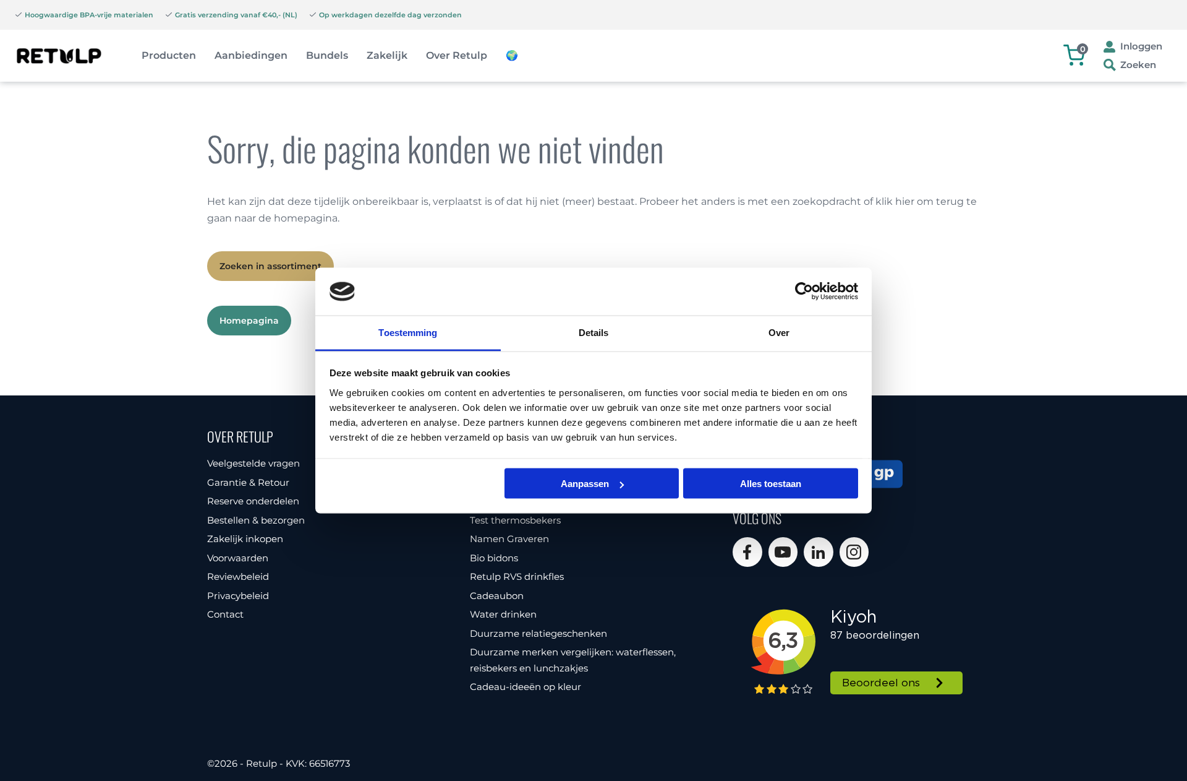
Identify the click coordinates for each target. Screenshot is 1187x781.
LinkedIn (818, 552)
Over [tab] (778, 332)
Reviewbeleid (238, 576)
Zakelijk (387, 55)
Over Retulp (456, 55)
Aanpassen (585, 483)
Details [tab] (594, 332)
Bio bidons (494, 558)
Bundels (327, 55)
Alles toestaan (770, 483)
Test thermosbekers (515, 520)
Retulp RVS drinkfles (517, 576)
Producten (169, 55)
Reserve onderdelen (253, 501)
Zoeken (1138, 65)
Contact (225, 614)
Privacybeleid (238, 596)
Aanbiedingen (251, 55)
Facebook (747, 552)
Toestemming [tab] (407, 332)
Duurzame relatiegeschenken (538, 633)
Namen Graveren (509, 539)
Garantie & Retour (248, 482)
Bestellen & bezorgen (256, 520)
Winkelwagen (1083, 49)
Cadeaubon (497, 596)
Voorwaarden (237, 558)
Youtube (783, 552)
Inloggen (1141, 46)
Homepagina (249, 320)
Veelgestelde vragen (253, 463)
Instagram (854, 552)
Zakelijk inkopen (245, 539)
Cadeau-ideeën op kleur (525, 687)
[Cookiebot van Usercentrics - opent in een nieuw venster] (804, 291)
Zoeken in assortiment (270, 266)
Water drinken (503, 614)
